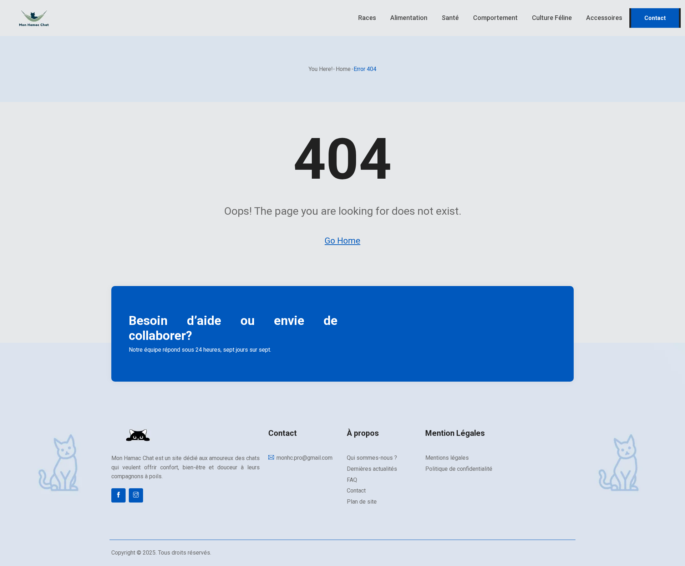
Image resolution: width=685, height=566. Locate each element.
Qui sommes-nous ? (372, 457)
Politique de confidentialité (458, 468)
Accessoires (604, 17)
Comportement (495, 17)
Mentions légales (447, 457)
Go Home (342, 241)
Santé (450, 17)
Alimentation (408, 17)
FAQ (352, 479)
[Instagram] (136, 495)
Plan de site (362, 501)
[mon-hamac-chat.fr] (85, 18)
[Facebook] (118, 495)
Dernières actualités (372, 468)
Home (343, 69)
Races (367, 17)
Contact (655, 18)
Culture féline (552, 17)
